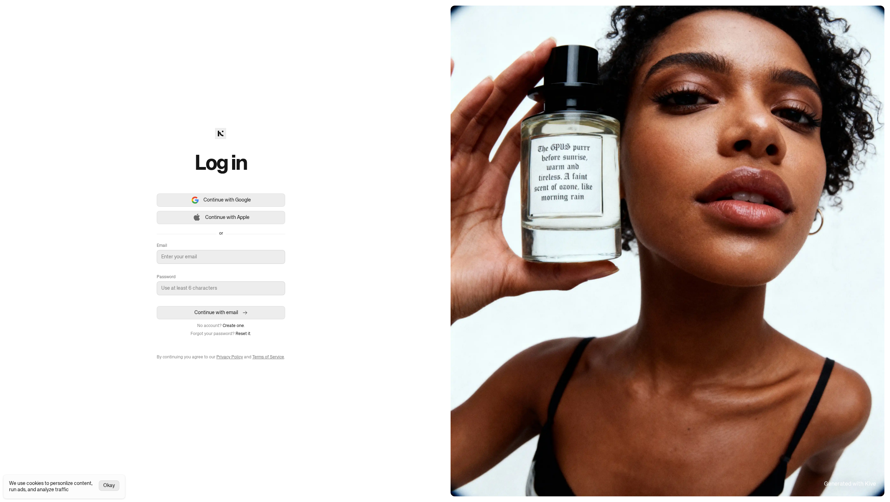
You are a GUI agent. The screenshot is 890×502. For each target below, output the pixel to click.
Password (166, 277)
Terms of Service (268, 357)
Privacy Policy (229, 357)
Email (162, 246)
